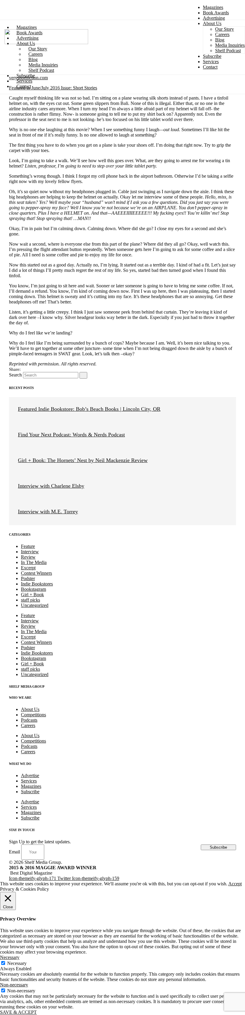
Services (29, 780)
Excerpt (28, 567)
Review (28, 557)
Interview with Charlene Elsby (51, 486)
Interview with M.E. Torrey (48, 512)
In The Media (34, 562)
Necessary (17, 963)
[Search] (83, 375)
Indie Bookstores (37, 583)
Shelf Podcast (41, 70)
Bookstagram (33, 589)
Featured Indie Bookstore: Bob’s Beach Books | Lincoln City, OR (89, 409)
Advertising (214, 18)
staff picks (30, 599)
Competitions (33, 714)
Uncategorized (34, 605)
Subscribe (30, 791)
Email (15, 851)
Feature (28, 546)
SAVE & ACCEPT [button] (18, 1012)
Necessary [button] (9, 957)
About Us (30, 709)
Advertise (30, 775)
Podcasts (29, 720)
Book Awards (216, 12)
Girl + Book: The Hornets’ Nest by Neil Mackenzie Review (83, 460)
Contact (23, 86)
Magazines (213, 7)
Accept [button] (235, 883)
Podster (28, 578)
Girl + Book (32, 594)
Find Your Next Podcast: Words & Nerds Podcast (71, 435)
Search (15, 374)
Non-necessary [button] (14, 984)
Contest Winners (36, 573)
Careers (28, 725)
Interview (30, 551)
